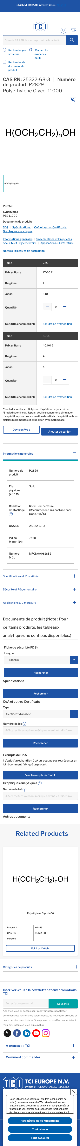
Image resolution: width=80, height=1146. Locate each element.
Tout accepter (40, 1137)
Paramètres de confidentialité (40, 1120)
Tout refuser (40, 1129)
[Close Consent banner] (74, 1092)
